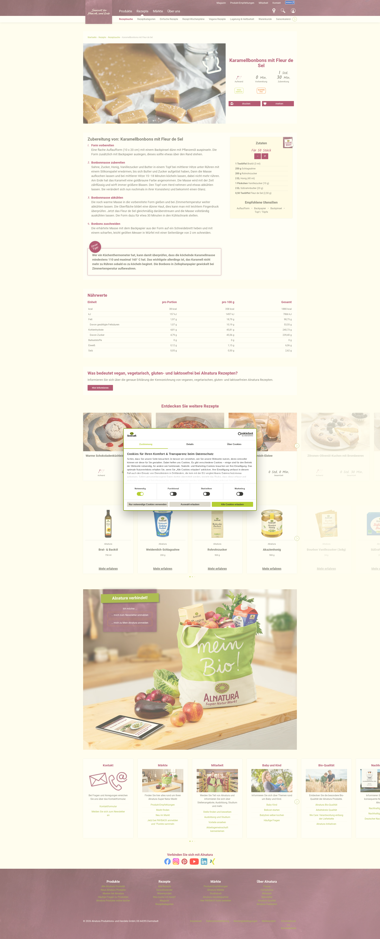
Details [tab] (190, 444)
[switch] (173, 494)
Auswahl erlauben (190, 504)
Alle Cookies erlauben (232, 504)
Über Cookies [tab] (234, 444)
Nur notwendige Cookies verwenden (148, 504)
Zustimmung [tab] (145, 444)
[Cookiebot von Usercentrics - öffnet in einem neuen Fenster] (240, 434)
